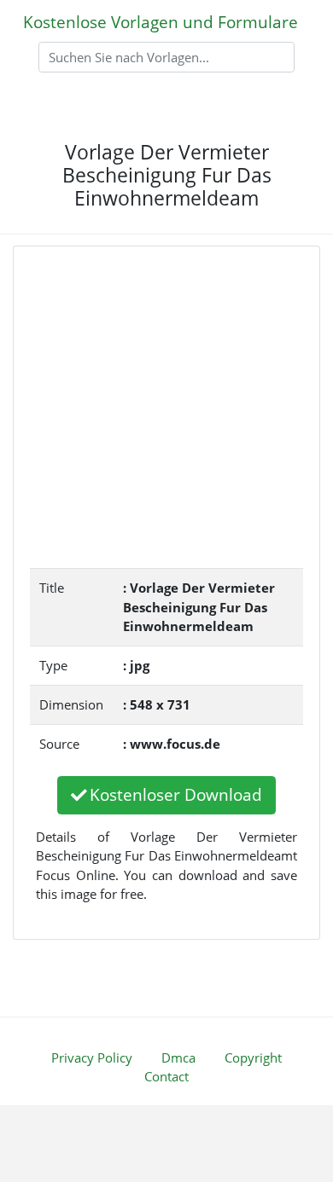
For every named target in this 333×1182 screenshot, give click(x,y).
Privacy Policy (91, 1057)
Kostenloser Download (176, 794)
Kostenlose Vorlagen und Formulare (160, 21)
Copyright (253, 1057)
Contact (166, 1076)
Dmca (178, 1057)
